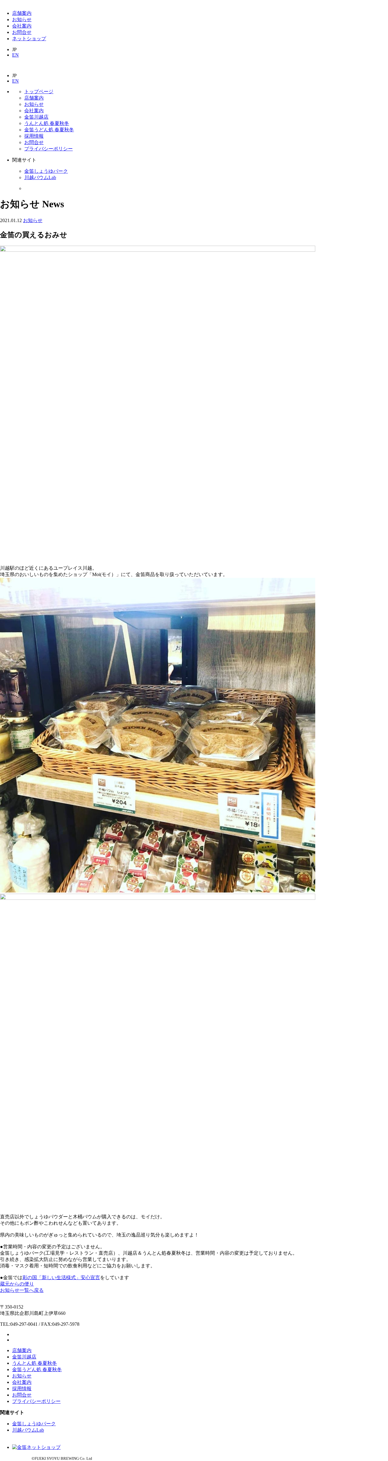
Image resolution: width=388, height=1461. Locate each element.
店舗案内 (22, 13)
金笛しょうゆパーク (46, 171)
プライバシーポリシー (48, 148)
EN (15, 54)
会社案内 (22, 25)
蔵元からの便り (17, 1283)
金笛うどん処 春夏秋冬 (49, 129)
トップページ (38, 91)
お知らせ (22, 19)
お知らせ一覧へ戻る (22, 1290)
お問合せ (22, 32)
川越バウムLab (40, 177)
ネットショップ (29, 38)
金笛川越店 (36, 117)
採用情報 (34, 136)
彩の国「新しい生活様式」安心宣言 (61, 1277)
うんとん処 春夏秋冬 (46, 123)
